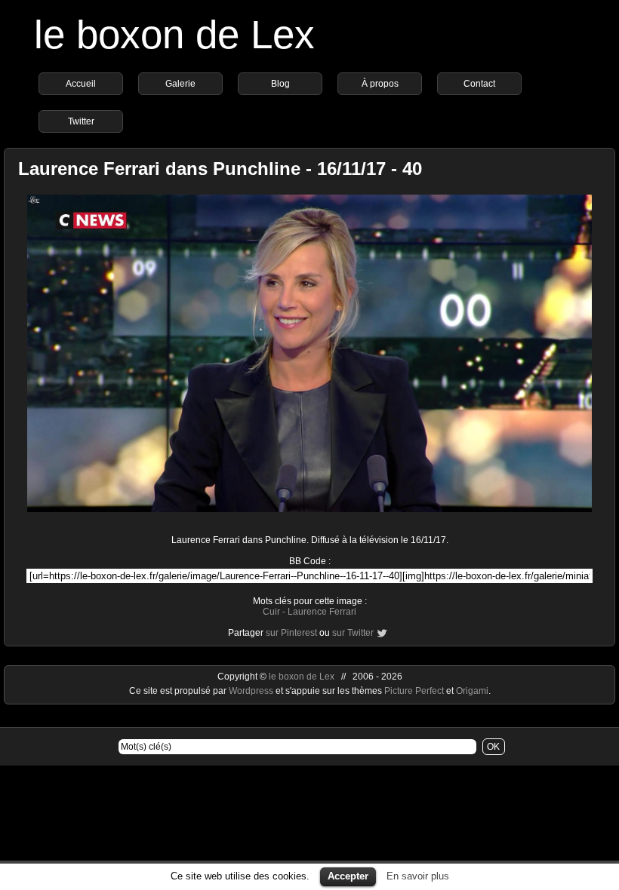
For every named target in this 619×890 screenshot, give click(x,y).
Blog (280, 83)
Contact (479, 83)
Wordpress (252, 691)
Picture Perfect (414, 691)
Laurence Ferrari (322, 611)
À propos (380, 83)
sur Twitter (353, 633)
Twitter (81, 121)
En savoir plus (417, 876)
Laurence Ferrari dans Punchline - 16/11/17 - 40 (220, 168)
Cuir (271, 611)
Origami (472, 691)
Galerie (180, 83)
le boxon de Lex (174, 34)
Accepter (348, 876)
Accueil (81, 83)
